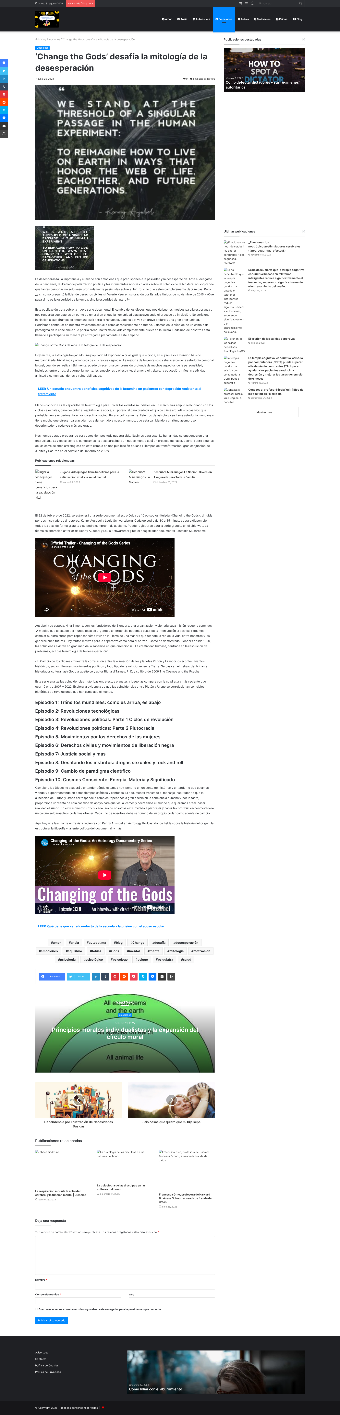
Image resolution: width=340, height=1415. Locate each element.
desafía (159, 943)
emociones (49, 951)
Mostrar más (264, 412)
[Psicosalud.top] (47, 19)
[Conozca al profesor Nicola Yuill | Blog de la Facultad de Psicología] (234, 396)
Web (131, 1294)
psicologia (68, 959)
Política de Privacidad (48, 1371)
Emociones (225, 19)
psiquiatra (165, 959)
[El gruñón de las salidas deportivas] (234, 345)
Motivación (263, 19)
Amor (168, 19)
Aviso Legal (42, 1352)
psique (143, 959)
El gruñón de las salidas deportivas (271, 338)
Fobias (244, 19)
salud (187, 959)
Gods (115, 951)
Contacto (40, 1359)
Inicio (41, 39)
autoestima (97, 943)
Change (138, 943)
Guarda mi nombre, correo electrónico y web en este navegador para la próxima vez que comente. (100, 1309)
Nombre (41, 1279)
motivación (201, 951)
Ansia (183, 19)
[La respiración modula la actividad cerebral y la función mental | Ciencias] (63, 1168)
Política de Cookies (46, 1365)
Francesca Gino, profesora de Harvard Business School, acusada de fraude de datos (185, 1198)
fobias (96, 951)
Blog (299, 19)
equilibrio (75, 951)
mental (134, 951)
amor (57, 943)
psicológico (94, 959)
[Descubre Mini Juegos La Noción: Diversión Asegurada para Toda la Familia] (140, 477)
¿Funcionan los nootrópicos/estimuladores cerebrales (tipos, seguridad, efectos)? (274, 246)
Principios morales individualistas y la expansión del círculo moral (125, 1033)
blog (119, 943)
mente (155, 951)
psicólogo (120, 959)
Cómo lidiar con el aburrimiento (155, 1389)
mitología (176, 951)
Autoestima (202, 19)
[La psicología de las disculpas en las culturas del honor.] (125, 1166)
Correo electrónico (48, 1294)
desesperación (186, 943)
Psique (283, 19)
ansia (75, 943)
